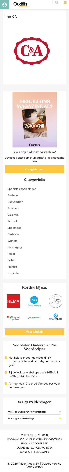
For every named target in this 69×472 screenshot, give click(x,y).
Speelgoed (15, 228)
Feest (11, 253)
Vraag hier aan (35, 169)
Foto (11, 260)
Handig (12, 266)
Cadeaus (13, 234)
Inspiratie (14, 273)
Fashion (13, 195)
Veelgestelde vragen (34, 435)
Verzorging (15, 247)
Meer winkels (34, 331)
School (12, 221)
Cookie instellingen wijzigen (34, 447)
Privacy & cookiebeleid (34, 443)
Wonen (12, 240)
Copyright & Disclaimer (34, 452)
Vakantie (13, 215)
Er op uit (13, 208)
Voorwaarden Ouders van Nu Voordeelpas (34, 439)
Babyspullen (15, 202)
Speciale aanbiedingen (22, 189)
